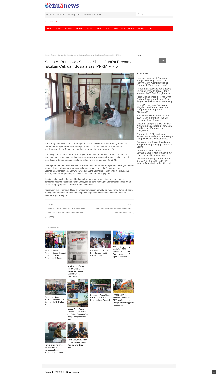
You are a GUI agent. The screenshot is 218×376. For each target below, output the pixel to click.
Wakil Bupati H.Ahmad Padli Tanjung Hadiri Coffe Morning (99, 253)
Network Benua (90, 14)
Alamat (60, 14)
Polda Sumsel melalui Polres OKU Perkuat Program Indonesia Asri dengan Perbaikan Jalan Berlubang (154, 99)
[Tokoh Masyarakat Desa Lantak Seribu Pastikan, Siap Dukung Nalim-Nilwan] (77, 330)
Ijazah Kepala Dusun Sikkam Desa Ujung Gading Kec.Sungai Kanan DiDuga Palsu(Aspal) (75, 271)
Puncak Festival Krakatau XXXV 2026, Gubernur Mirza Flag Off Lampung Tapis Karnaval (153, 117)
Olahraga (99, 28)
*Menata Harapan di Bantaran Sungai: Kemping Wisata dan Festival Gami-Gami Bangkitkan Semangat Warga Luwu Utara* (152, 81)
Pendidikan (68, 28)
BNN (123, 28)
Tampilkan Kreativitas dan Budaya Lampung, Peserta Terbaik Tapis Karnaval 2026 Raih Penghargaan (154, 90)
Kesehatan (141, 28)
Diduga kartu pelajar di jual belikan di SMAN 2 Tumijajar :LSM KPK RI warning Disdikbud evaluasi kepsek (154, 160)
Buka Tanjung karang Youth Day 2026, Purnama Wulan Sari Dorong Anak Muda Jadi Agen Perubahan (122, 252)
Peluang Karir (73, 14)
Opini (150, 28)
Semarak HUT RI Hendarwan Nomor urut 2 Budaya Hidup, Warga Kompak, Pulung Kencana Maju (155, 136)
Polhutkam (79, 28)
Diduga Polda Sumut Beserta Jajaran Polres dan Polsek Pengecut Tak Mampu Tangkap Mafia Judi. (77, 314)
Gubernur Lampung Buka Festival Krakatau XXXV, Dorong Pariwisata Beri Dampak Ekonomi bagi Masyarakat (154, 127)
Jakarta (107, 28)
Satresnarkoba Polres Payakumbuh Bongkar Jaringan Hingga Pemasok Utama (154, 144)
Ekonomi (131, 28)
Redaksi (50, 14)
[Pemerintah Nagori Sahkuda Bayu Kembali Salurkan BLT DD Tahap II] (55, 287)
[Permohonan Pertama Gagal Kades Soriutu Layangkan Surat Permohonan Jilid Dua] (55, 332)
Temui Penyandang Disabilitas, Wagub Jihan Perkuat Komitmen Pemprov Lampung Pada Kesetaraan (153, 108)
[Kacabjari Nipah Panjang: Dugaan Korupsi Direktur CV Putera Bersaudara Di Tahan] (55, 239)
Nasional (59, 28)
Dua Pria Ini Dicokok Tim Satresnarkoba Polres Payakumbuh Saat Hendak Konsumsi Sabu (154, 152)
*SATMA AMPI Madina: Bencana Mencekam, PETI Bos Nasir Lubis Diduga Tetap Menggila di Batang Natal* (123, 300)
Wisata (116, 28)
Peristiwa (89, 28)
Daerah (49, 28)
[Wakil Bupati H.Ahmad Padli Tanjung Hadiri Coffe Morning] (100, 239)
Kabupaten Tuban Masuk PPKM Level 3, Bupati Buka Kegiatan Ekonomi (100, 297)
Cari (139, 55)
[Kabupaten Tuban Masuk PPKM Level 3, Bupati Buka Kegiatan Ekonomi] (100, 286)
